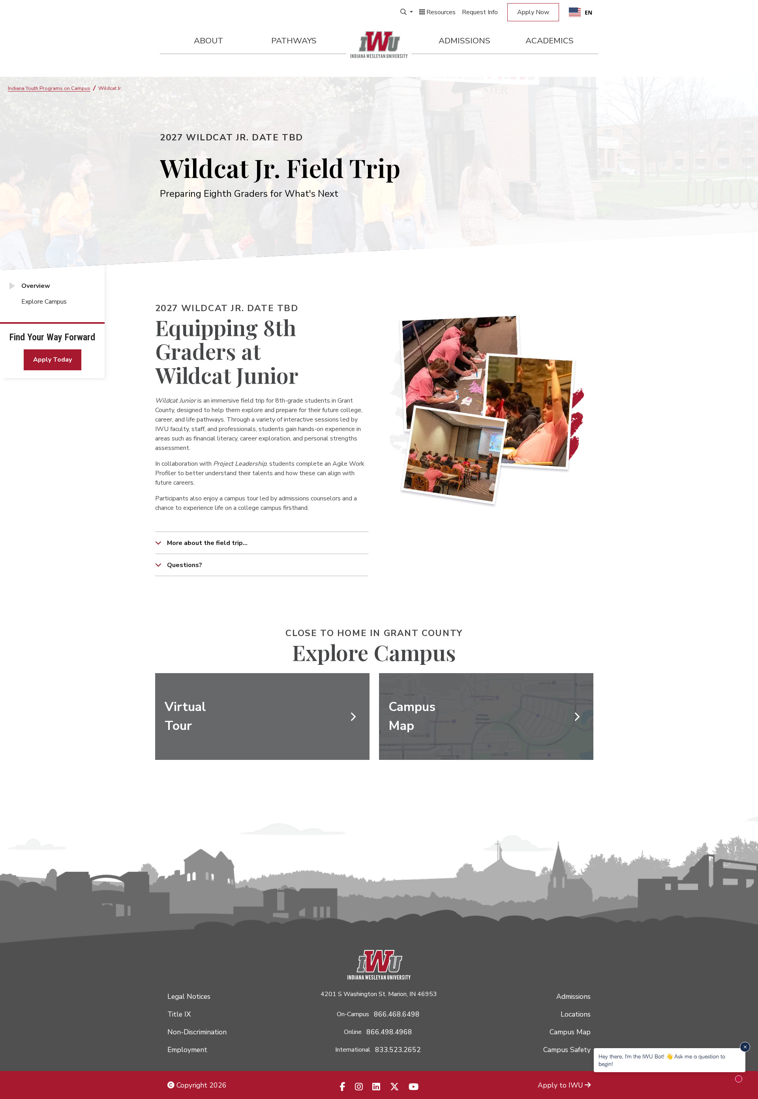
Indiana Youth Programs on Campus (49, 88)
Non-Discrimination (197, 1032)
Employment (187, 1049)
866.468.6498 (397, 1014)
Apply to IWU (560, 1085)
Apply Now (533, 12)
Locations (576, 1014)
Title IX (179, 1014)
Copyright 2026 (200, 1085)
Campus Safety (567, 1049)
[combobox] (580, 12)
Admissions (464, 40)
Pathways (294, 40)
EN (588, 12)
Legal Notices (188, 996)
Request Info (480, 12)
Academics (549, 40)
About (208, 40)
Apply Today (52, 359)
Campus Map (570, 1032)
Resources (440, 12)
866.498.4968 (389, 1032)
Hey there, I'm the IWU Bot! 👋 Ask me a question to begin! (662, 1060)
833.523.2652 (398, 1049)
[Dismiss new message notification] (745, 1047)
